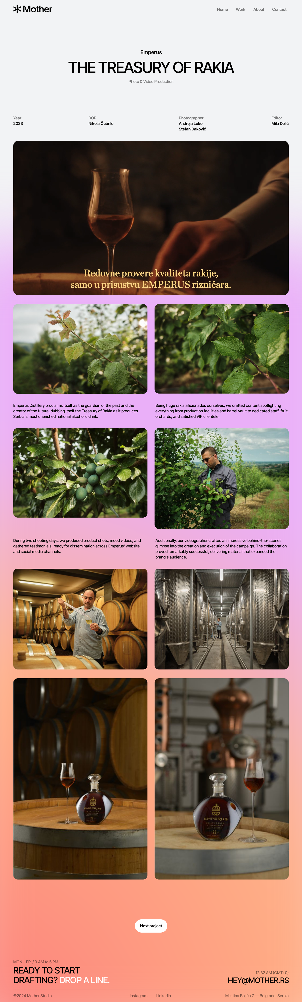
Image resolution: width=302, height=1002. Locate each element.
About (258, 9)
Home (222, 9)
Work (240, 9)
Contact (279, 9)
